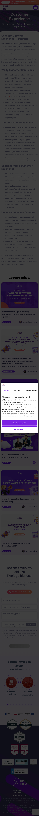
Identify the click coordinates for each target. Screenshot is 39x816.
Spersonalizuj (18, 429)
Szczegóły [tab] (17, 390)
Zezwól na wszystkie (19, 423)
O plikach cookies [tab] (31, 390)
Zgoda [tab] (6, 390)
